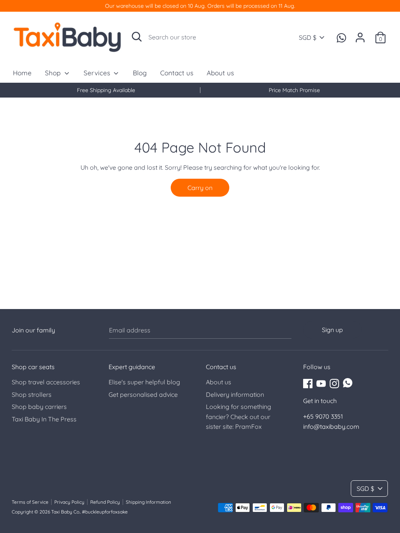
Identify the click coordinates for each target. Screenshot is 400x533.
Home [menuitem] (22, 73)
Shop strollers (32, 394)
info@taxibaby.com (331, 426)
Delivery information (235, 394)
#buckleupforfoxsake (105, 512)
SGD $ (307, 37)
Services (98, 73)
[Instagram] (334, 383)
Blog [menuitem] (140, 73)
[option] (106, 90)
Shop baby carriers (39, 406)
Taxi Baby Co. (65, 512)
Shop (53, 73)
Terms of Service (30, 502)
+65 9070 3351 (323, 416)
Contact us (221, 367)
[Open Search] (137, 36)
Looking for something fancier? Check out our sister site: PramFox (238, 416)
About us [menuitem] (220, 73)
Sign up (332, 330)
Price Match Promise (294, 90)
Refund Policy (105, 502)
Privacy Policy (69, 502)
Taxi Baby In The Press (44, 419)
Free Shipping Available (106, 90)
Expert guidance (132, 367)
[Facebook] (307, 383)
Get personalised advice (143, 394)
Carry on (200, 188)
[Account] (360, 34)
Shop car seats (33, 367)
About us (218, 382)
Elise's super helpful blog (144, 382)
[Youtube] (321, 383)
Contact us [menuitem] (176, 73)
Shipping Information (148, 502)
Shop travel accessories (46, 382)
